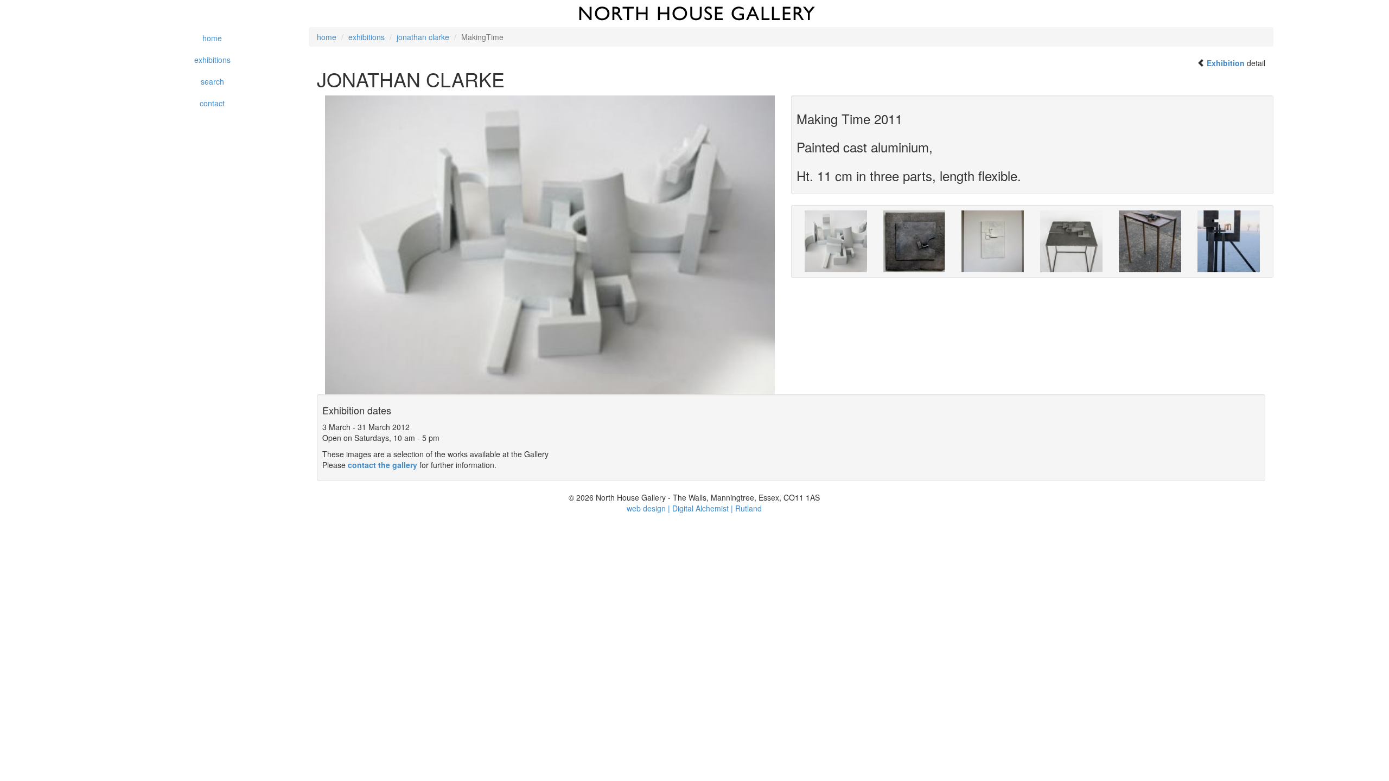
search (212, 81)
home (212, 38)
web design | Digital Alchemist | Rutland (694, 508)
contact (212, 103)
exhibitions (212, 59)
